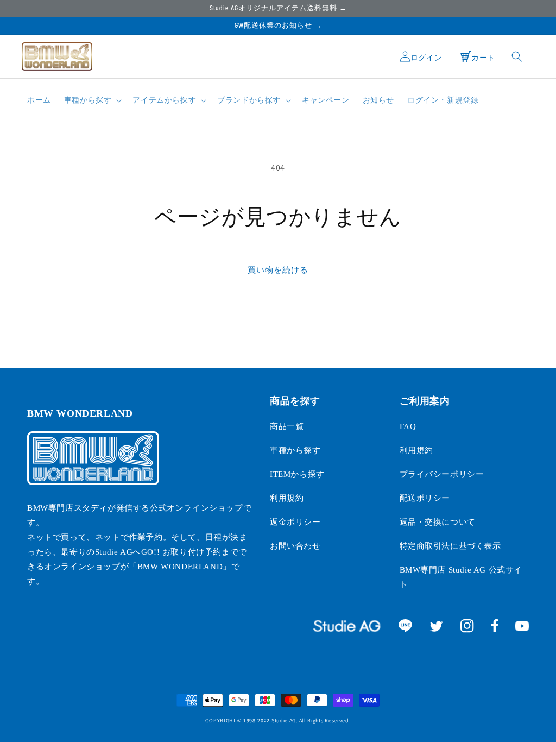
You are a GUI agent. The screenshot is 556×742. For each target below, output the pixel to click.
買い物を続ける (278, 270)
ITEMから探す (297, 474)
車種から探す (295, 450)
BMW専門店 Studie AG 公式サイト (461, 577)
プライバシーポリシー (442, 474)
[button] (92, 100)
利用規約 (287, 498)
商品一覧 (287, 426)
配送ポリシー (425, 498)
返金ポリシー (295, 522)
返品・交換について (438, 522)
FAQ (408, 426)
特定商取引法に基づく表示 (450, 546)
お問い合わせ (295, 546)
